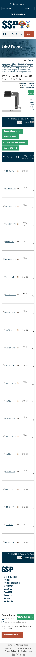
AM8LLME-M (10, 471)
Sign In (30, 60)
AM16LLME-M (10, 224)
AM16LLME (9, 507)
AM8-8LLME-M (10, 436)
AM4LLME (9, 525)
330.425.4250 (9, 619)
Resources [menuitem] (8, 595)
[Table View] (33, 122)
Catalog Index (26, 651)
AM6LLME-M (10, 418)
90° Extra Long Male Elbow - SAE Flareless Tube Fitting (16, 70)
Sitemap (8, 648)
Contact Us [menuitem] (8, 601)
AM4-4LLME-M (10, 295)
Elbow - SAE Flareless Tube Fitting (17, 67)
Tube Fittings (22, 64)
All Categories (6, 64)
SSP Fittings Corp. (21, 645)
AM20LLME (9, 241)
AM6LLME (9, 401)
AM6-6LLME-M (10, 383)
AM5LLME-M (10, 348)
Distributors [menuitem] (9, 586)
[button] (12, 131)
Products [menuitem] (7, 580)
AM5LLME (9, 330)
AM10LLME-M (10, 188)
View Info (27, 8)
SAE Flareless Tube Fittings (19, 66)
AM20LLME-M (10, 259)
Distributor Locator (18, 4)
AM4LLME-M (10, 312)
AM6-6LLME (9, 365)
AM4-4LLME (9, 277)
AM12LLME (9, 489)
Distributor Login (19, 14)
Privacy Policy (10, 651)
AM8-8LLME (9, 542)
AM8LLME (9, 454)
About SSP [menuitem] (8, 592)
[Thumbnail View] (30, 122)
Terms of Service (24, 648)
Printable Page (28, 87)
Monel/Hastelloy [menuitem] (10, 577)
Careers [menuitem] (7, 598)
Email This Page (27, 83)
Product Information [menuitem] (12, 583)
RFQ (29, 34)
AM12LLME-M (10, 206)
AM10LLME (9, 171)
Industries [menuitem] (8, 589)
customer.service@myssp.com (16, 622)
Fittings (14, 64)
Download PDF (28, 85)
